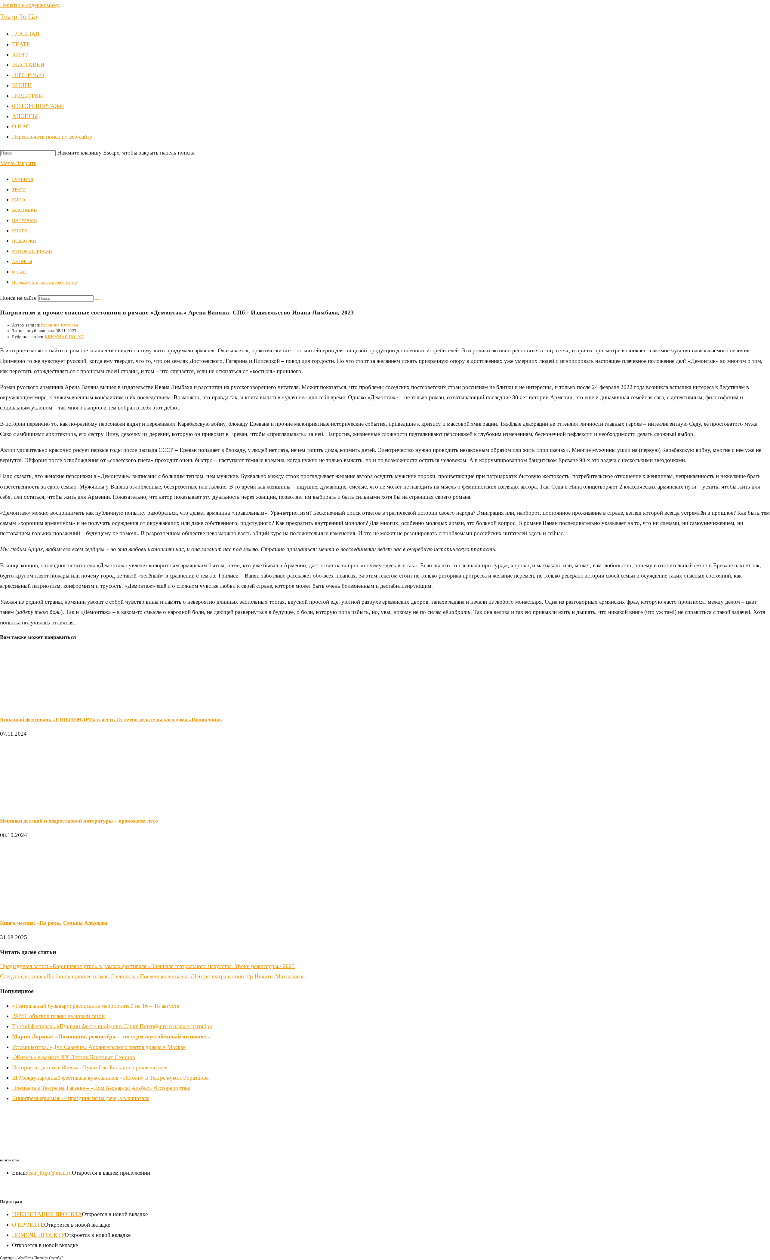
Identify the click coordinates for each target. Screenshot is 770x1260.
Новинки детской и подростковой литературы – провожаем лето (79, 821)
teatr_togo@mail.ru (49, 1173)
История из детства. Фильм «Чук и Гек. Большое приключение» (90, 1067)
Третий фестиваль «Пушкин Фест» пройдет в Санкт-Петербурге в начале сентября (112, 1026)
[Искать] (97, 299)
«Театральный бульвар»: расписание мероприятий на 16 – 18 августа (95, 1006)
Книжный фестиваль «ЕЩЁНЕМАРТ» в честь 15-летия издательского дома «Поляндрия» (111, 719)
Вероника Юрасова (59, 325)
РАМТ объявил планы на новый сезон (58, 1016)
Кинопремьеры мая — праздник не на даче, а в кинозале (80, 1098)
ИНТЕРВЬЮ (24, 220)
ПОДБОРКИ (24, 241)
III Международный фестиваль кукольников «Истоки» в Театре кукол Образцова (110, 1078)
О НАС (19, 272)
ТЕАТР (19, 189)
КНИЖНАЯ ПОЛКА (64, 337)
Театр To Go (18, 16)
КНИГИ (20, 230)
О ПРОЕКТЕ (28, 1225)
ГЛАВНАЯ (22, 179)
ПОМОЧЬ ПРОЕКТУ (38, 1235)
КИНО (18, 200)
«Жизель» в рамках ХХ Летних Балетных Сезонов (73, 1057)
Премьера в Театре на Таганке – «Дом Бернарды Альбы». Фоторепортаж (101, 1088)
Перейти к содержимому (30, 5)
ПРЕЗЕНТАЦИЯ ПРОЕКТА (47, 1214)
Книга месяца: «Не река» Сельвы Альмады (53, 923)
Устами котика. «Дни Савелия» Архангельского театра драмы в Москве (99, 1047)
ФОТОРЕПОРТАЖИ (32, 251)
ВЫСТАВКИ (24, 210)
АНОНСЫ (22, 261)
